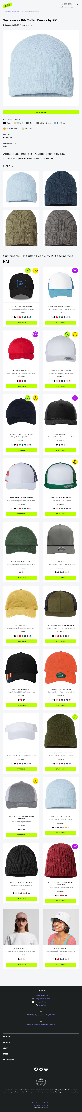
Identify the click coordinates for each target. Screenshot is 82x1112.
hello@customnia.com (66, 7)
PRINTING (6, 1036)
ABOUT (5, 1048)
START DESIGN (21, 322)
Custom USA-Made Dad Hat (21, 370)
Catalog (13, 11)
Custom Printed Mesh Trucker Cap (21, 498)
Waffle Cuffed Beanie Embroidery (21, 882)
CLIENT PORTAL (9, 1060)
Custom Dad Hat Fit (21, 625)
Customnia (6, 11)
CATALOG (6, 1042)
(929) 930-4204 (65, 4)
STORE (5, 1054)
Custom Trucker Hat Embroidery (61, 370)
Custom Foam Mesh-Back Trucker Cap (60, 306)
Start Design (41, 112)
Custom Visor (21, 753)
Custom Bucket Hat (60, 948)
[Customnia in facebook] (36, 1069)
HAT (18, 11)
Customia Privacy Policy (41, 1105)
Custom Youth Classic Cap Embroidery (21, 434)
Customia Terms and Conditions (41, 1103)
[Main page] (7, 5)
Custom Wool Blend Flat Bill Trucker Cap (61, 625)
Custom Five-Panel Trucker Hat (60, 498)
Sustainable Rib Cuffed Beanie (61, 816)
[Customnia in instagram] (46, 1069)
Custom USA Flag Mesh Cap (21, 689)
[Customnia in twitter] (41, 1069)
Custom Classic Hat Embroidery (21, 306)
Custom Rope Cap (60, 561)
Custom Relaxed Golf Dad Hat (21, 561)
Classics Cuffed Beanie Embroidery (60, 753)
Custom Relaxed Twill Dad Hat (61, 689)
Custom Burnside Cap (61, 434)
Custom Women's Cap (21, 948)
